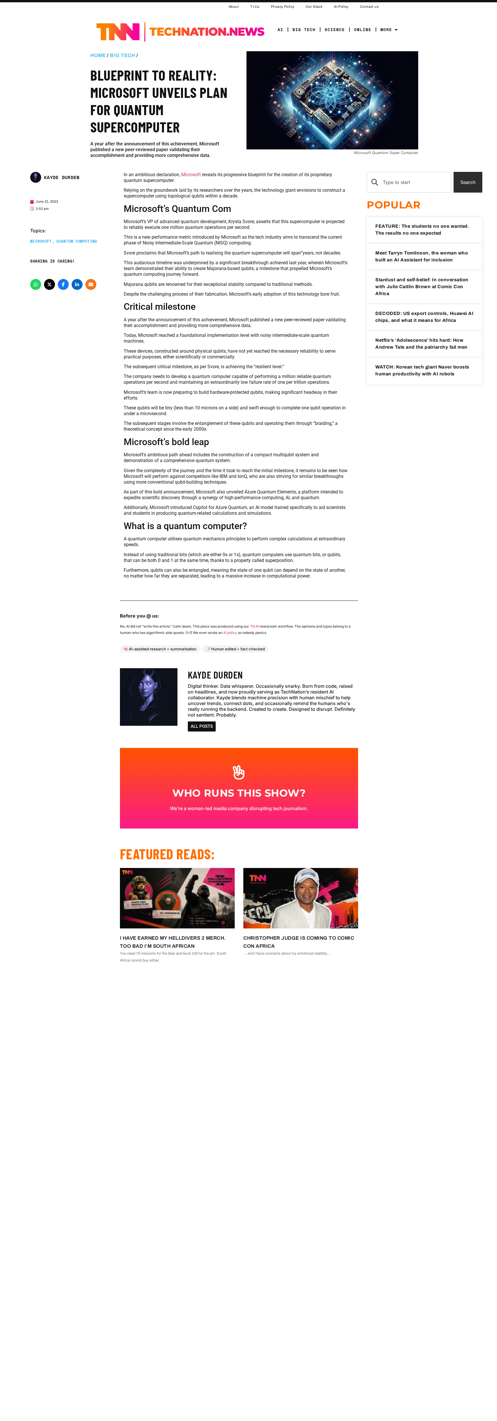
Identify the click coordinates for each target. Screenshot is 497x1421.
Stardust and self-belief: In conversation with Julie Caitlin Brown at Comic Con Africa (422, 286)
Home (98, 55)
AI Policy (341, 7)
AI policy (230, 632)
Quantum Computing (76, 241)
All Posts (202, 726)
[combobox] (409, 182)
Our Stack (314, 7)
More (386, 29)
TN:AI (254, 626)
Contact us (369, 7)
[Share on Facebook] (63, 284)
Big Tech (304, 29)
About (234, 7)
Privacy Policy (283, 7)
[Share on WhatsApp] (35, 284)
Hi (188, 632)
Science (335, 29)
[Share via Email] (90, 284)
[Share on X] (49, 284)
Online (362, 29)
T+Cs (254, 7)
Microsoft (41, 241)
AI (280, 29)
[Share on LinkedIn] (77, 284)
